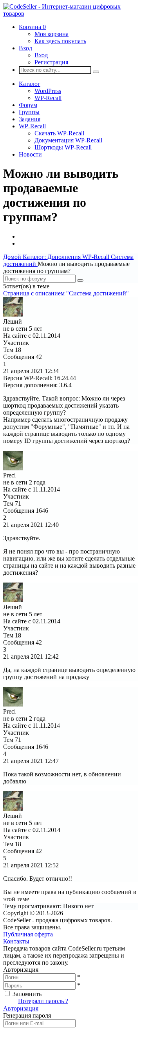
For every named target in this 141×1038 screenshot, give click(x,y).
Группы (29, 112)
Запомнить (27, 994)
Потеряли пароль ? (43, 1001)
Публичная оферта (28, 934)
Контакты (16, 941)
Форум (28, 105)
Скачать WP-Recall (59, 133)
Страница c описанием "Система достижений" (66, 293)
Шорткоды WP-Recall (63, 147)
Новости (30, 154)
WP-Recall (47, 98)
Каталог (29, 83)
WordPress (47, 90)
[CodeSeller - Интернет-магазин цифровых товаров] (70, 13)
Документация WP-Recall (68, 140)
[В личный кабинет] (13, 314)
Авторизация (20, 1008)
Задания (29, 119)
